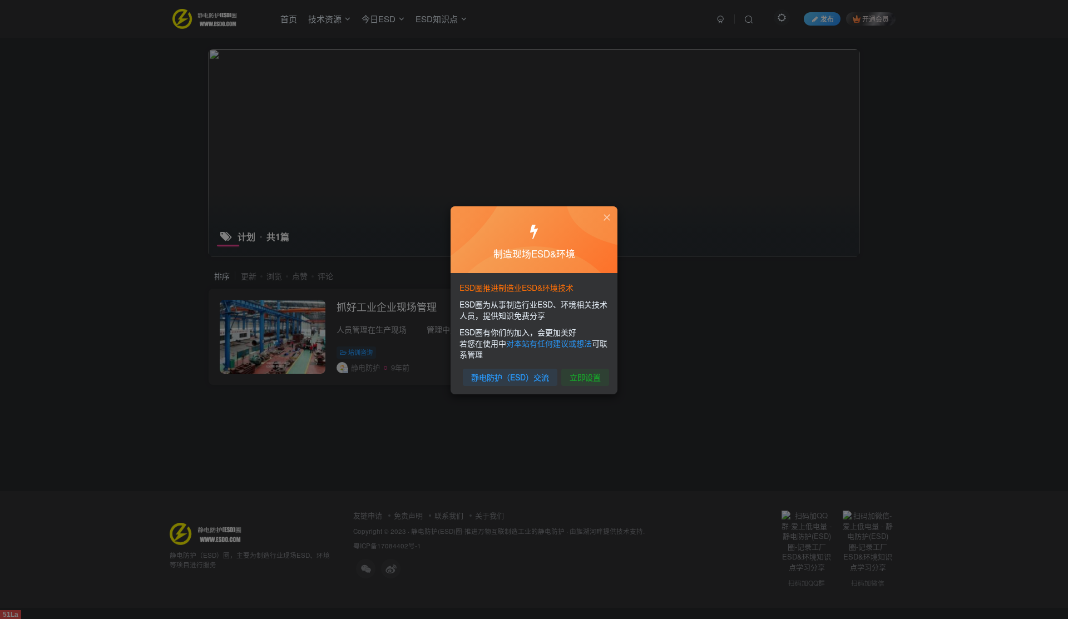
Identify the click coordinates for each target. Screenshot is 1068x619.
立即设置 (585, 377)
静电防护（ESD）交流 (510, 377)
